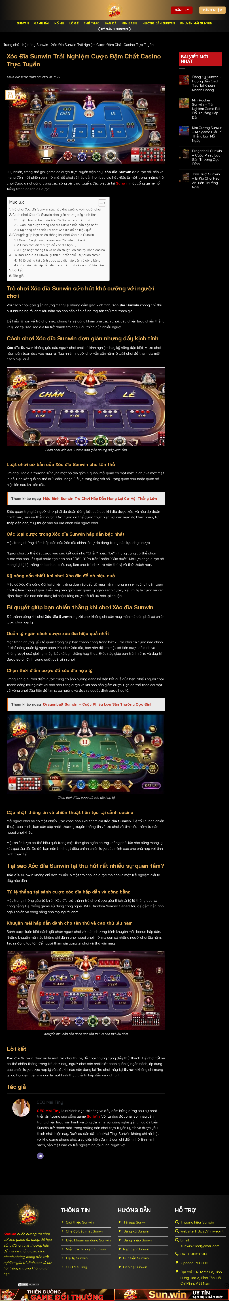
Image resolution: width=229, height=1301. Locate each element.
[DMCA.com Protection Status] (28, 1284)
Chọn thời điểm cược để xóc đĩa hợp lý (48, 245)
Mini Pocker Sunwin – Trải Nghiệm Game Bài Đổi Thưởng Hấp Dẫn (206, 109)
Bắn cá (111, 23)
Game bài (41, 23)
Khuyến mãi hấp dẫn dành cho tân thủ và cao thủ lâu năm (62, 265)
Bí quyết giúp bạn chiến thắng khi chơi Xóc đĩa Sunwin (53, 235)
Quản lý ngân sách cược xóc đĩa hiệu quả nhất (53, 240)
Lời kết (18, 270)
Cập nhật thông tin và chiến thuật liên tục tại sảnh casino (62, 250)
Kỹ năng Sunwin (114, 29)
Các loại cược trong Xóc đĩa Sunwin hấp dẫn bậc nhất (59, 225)
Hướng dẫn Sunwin (158, 23)
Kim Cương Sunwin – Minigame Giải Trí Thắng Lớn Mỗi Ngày (207, 134)
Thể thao (92, 23)
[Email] (40, 1156)
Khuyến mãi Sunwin (196, 23)
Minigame (129, 23)
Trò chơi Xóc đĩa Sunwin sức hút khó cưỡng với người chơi (56, 209)
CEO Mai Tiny (51, 77)
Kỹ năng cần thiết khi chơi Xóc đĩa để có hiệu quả (55, 230)
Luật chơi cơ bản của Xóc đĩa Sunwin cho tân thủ (54, 220)
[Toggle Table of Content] (100, 203)
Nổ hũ (59, 23)
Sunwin (23, 23)
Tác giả (18, 276)
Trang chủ (11, 44)
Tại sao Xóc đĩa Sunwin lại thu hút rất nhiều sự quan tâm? (56, 255)
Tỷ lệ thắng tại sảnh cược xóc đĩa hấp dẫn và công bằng (59, 260)
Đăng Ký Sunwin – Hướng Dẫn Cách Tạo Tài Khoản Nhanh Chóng (207, 83)
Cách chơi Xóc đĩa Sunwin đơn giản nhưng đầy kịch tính (55, 215)
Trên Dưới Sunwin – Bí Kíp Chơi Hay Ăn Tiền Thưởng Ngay (206, 180)
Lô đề (73, 23)
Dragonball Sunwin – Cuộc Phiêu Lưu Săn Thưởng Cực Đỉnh (207, 157)
